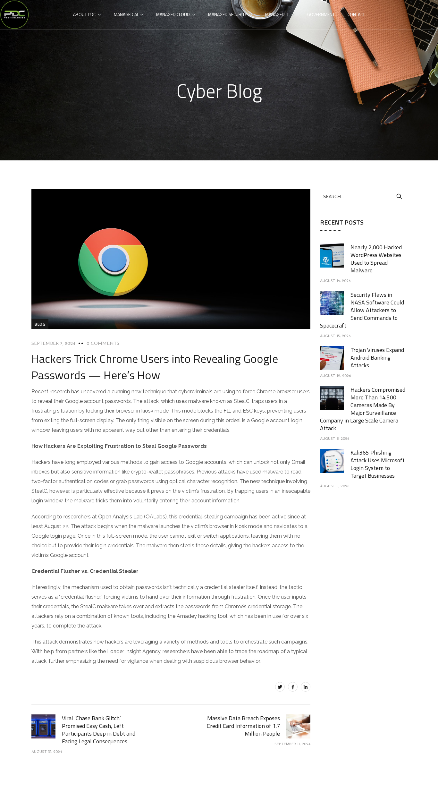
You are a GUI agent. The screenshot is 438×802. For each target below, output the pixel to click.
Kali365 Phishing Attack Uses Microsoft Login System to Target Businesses (377, 464)
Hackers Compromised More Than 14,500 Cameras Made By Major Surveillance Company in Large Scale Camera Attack (362, 408)
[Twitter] (280, 687)
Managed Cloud (173, 14)
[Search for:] (363, 196)
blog (40, 324)
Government (321, 14)
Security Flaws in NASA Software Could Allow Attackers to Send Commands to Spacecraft (362, 310)
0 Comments (103, 343)
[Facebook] (293, 687)
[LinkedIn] (305, 687)
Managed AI (126, 14)
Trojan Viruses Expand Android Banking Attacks (377, 358)
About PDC (84, 14)
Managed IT (277, 14)
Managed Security (227, 14)
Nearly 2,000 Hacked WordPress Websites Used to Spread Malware (376, 259)
